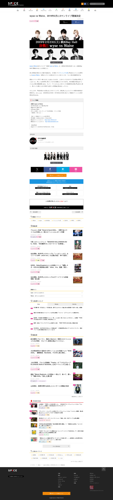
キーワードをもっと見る (76, 461)
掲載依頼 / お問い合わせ (95, 477)
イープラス (32, 465)
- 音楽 (59, 473)
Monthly (74, 304)
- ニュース (75, 475)
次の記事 (77, 212)
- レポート (75, 479)
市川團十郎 (42, 455)
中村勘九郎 (78, 455)
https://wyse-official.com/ (51, 120)
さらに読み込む (56, 446)
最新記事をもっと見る (76, 396)
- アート (59, 483)
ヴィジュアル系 (63, 73)
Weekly (56, 304)
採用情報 (91, 479)
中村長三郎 (53, 458)
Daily (38, 304)
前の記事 (35, 212)
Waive (35, 66)
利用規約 (91, 481)
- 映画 (59, 486)
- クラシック (60, 479)
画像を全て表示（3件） (57, 62)
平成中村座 (35, 458)
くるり (61, 458)
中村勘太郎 (44, 458)
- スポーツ (60, 485)
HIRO (72, 220)
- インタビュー (76, 477)
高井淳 (66, 220)
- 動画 (74, 473)
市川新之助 (51, 455)
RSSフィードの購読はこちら (57, 175)
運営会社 (91, 473)
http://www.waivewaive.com (51, 121)
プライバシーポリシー (94, 483)
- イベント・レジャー (62, 477)
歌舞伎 (34, 455)
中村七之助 (69, 455)
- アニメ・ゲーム (61, 481)
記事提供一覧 (92, 475)
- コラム (75, 481)
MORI (79, 220)
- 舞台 (59, 475)
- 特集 (74, 483)
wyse (31, 66)
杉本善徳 (47, 220)
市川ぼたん (60, 455)
